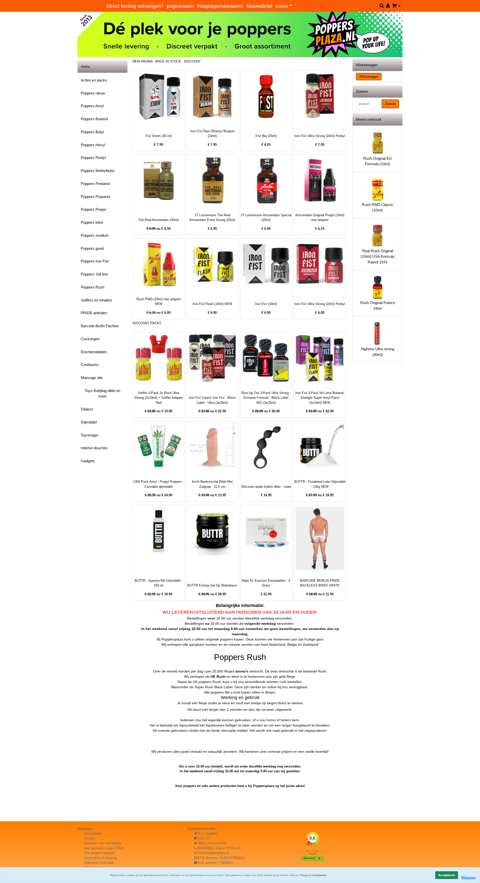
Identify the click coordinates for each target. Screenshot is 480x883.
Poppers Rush (92, 287)
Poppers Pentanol (95, 184)
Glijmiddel (89, 422)
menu (282, 6)
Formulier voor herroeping (102, 843)
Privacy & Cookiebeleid (313, 875)
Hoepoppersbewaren (220, 6)
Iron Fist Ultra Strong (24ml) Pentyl (319, 136)
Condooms (90, 364)
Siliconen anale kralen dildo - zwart (266, 486)
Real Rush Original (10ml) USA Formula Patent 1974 (377, 256)
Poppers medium (95, 235)
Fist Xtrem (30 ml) (159, 136)
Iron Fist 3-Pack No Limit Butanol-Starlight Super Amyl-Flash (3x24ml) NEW (319, 397)
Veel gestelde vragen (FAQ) (104, 848)
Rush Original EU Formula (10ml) (377, 161)
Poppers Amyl (92, 106)
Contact (89, 838)
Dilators (87, 409)
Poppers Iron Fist (95, 261)
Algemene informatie (99, 862)
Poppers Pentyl (93, 158)
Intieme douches (94, 448)
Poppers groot (92, 248)
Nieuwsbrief (259, 6)
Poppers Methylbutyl (97, 170)
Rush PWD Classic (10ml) (378, 207)
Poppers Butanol (94, 119)
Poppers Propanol (95, 196)
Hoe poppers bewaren (99, 853)
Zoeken (390, 104)
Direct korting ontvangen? (135, 6)
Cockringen (90, 339)
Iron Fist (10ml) (266, 304)
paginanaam (180, 6)
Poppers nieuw (93, 93)
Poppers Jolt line (94, 274)
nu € (158, 228)
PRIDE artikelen (94, 313)
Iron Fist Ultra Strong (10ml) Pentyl (319, 304)
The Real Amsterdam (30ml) (158, 220)
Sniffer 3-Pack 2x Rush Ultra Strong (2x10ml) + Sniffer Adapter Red (158, 397)
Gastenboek (93, 833)
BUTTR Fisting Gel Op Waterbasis (212, 585)
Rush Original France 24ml (377, 305)
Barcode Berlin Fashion (100, 326)
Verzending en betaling (100, 858)
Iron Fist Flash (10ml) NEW (212, 304)
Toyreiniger (89, 435)
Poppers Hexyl (93, 145)
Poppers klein (92, 222)
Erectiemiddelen (94, 352)
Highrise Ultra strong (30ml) (377, 352)
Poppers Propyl (93, 209)
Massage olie (91, 378)
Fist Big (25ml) (266, 136)
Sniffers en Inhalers (96, 300)
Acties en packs (94, 80)
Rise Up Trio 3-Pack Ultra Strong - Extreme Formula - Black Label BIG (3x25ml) (266, 397)
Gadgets (88, 461)
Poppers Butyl (92, 132)
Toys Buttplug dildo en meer (102, 393)
